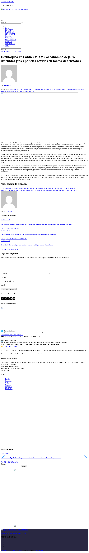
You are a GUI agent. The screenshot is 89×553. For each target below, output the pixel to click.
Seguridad (8, 387)
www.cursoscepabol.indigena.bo (12, 335)
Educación (8, 389)
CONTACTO (10, 44)
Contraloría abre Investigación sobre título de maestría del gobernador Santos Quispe (27, 245)
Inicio (7, 28)
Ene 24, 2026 (6, 462)
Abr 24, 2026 (5, 249)
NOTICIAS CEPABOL (18, 239)
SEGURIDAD (10, 34)
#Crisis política (61, 89)
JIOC (7, 46)
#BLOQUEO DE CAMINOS (20, 89)
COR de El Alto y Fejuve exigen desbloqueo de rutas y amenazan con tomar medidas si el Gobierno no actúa (38, 188)
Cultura (7, 383)
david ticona (14, 228)
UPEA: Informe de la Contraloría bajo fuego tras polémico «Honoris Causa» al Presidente (28, 234)
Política (7, 379)
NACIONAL (10, 32)
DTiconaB (7, 85)
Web (2, 285)
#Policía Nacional (29, 91)
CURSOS (8, 42)
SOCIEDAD (16, 52)
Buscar (3, 464)
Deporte (8, 385)
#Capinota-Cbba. (37, 89)
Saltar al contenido (7, 2)
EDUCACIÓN (10, 40)
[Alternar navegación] (2, 20)
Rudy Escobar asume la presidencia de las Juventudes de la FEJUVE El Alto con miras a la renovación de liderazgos (36, 224)
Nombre (4, 277)
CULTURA (9, 38)
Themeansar (39, 550)
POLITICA (9, 30)
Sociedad (8, 381)
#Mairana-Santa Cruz (14, 91)
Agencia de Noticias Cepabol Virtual (13, 13)
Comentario (5, 273)
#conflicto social (49, 89)
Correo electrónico (8, 281)
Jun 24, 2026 (5, 228)
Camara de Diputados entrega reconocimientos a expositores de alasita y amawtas (31, 458)
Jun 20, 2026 (5, 239)
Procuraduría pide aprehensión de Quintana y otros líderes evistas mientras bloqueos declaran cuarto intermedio (39, 190)
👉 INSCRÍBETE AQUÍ (9, 346)
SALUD (8, 36)
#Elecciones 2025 (73, 89)
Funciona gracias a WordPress (11, 550)
